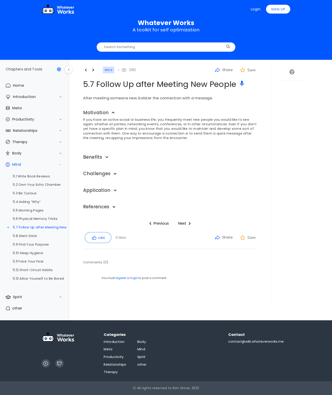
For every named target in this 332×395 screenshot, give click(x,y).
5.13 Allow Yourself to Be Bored (38, 278)
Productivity (23, 119)
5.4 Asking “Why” (26, 202)
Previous (161, 223)
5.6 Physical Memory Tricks (35, 218)
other (17, 308)
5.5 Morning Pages (28, 210)
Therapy (19, 141)
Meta (17, 108)
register (121, 278)
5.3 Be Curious (25, 193)
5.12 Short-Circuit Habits (33, 270)
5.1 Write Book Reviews (31, 176)
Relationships (25, 130)
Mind (16, 164)
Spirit (17, 297)
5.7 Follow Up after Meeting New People (40, 227)
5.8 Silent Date (25, 236)
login (134, 278)
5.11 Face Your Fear (28, 261)
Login (255, 9)
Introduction (24, 96)
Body (16, 153)
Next (182, 223)
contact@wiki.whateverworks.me (256, 341)
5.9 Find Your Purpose (31, 244)
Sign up (278, 9)
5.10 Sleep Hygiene (28, 253)
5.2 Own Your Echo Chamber (37, 184)
